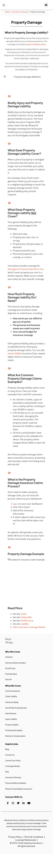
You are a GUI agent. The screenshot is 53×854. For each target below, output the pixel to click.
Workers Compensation (15, 736)
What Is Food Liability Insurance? (18, 789)
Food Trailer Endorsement (16, 708)
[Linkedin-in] (23, 803)
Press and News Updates (15, 783)
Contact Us (10, 755)
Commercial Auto (12, 691)
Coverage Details (12, 766)
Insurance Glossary (20, 12)
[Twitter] (18, 803)
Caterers (9, 657)
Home (7, 12)
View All (8, 679)
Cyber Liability (11, 696)
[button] (46, 5)
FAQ (7, 772)
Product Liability (12, 724)
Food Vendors (11, 674)
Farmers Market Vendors (15, 663)
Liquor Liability (11, 719)
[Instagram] (13, 803)
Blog (7, 749)
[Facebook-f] (7, 803)
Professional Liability (13, 730)
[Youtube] (28, 803)
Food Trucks (10, 668)
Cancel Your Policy (13, 760)
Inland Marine (10, 713)
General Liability (12, 702)
